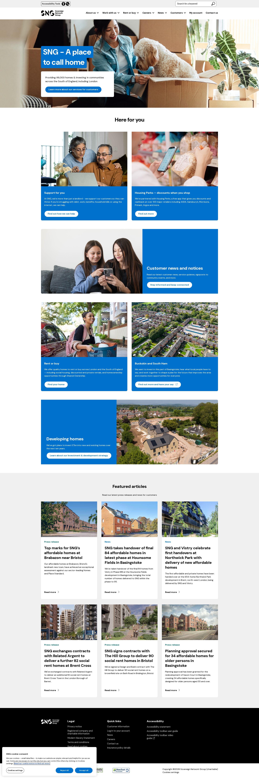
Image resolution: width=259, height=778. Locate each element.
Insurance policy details (118, 747)
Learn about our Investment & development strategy (79, 455)
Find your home (56, 384)
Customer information (118, 726)
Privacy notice (74, 726)
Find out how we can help (61, 213)
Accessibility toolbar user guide (162, 731)
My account (195, 12)
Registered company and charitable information (80, 732)
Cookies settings (171, 772)
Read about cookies (77, 746)
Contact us (212, 12)
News (161, 12)
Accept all (83, 770)
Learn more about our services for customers (73, 89)
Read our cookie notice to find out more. (32, 763)
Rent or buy (129, 12)
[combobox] (195, 4)
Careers (146, 12)
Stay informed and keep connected (169, 284)
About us (91, 12)
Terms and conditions (78, 742)
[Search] (213, 4)
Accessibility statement (159, 726)
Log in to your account (118, 730)
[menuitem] (92, 12)
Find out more (146, 213)
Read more (50, 592)
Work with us (109, 12)
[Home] (52, 13)
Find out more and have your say (159, 384)
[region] (49, 761)
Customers (177, 12)
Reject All (64, 770)
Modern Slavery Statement (81, 738)
